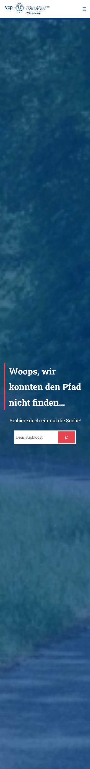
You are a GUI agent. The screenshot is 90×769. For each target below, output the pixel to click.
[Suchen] (66, 437)
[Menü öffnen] (84, 9)
